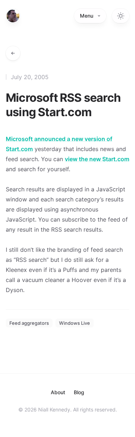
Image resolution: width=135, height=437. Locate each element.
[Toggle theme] (120, 16)
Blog (79, 392)
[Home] (12, 15)
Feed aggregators (29, 323)
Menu (86, 16)
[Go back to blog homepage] (13, 53)
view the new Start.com (97, 159)
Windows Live (74, 323)
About (58, 392)
